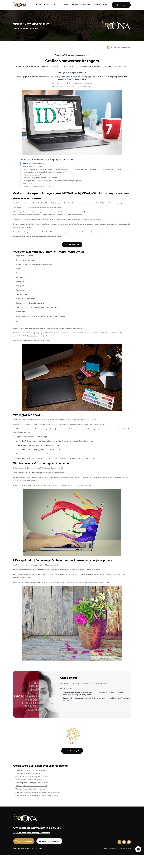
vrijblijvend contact (53, 582)
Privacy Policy (126, 849)
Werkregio (86, 5)
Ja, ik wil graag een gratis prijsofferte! (31, 833)
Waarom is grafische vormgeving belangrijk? (31, 770)
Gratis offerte (27, 183)
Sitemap (104, 849)
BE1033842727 (44, 849)
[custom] (119, 842)
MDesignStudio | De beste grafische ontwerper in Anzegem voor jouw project (53, 181)
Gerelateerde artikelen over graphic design (40, 186)
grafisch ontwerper (44, 468)
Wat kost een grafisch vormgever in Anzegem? (41, 178)
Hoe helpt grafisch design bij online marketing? (32, 776)
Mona (46, 5)
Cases (66, 5)
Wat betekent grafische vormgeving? (28, 773)
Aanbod (55, 5)
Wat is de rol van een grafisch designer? (29, 779)
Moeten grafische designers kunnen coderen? (31, 786)
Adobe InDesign (32, 336)
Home (38, 5)
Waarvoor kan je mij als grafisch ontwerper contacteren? (45, 172)
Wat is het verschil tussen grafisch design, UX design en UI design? (38, 792)
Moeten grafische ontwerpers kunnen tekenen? (32, 783)
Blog (105, 5)
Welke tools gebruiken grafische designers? (31, 789)
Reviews (97, 5)
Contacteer (17, 340)
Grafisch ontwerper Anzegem (33, 164)
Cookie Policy (114, 849)
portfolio (24, 582)
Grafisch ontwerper (24, 28)
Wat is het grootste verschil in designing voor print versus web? (37, 795)
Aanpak (75, 5)
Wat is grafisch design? (32, 175)
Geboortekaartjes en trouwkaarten (28, 316)
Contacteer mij (57, 83)
